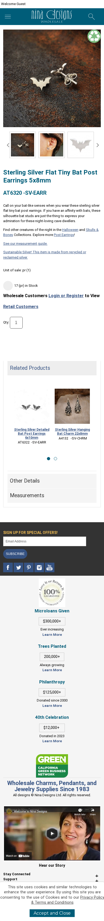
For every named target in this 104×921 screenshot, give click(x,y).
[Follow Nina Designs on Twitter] (19, 568)
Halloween (70, 230)
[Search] (92, 17)
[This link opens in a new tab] (52, 757)
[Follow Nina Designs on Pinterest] (29, 568)
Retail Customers (20, 306)
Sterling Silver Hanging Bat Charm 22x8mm (72, 431)
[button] (48, 459)
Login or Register (66, 295)
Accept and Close (52, 913)
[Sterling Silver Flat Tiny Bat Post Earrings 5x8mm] (51, 144)
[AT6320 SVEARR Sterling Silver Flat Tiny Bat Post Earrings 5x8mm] (22, 144)
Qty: (6, 323)
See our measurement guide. (25, 244)
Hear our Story (52, 865)
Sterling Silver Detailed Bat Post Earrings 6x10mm (31, 433)
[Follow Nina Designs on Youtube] (49, 568)
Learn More (52, 635)
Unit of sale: (12, 270)
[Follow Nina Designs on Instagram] (39, 568)
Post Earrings (64, 235)
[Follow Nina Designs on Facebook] (8, 568)
